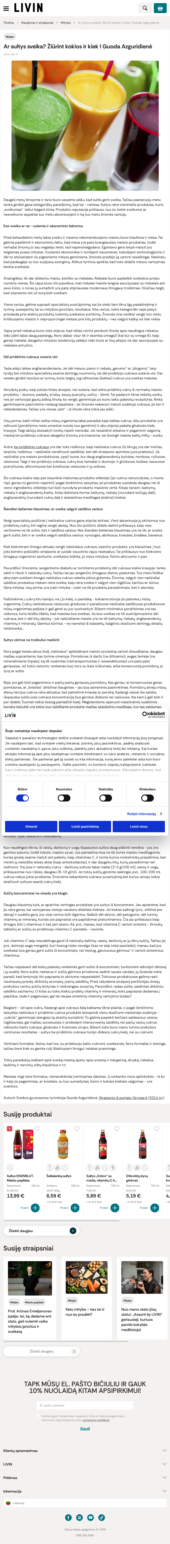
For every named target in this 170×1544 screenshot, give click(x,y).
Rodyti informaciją (141, 814)
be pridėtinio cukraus (31, 447)
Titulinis (8, 23)
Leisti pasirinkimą (85, 827)
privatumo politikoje (96, 1420)
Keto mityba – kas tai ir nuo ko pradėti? (85, 1312)
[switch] (64, 798)
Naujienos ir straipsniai (37, 23)
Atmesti (31, 827)
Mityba (66, 23)
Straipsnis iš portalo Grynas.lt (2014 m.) (131, 1097)
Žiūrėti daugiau (21, 1231)
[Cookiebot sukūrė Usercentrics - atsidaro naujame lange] (145, 714)
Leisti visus (139, 827)
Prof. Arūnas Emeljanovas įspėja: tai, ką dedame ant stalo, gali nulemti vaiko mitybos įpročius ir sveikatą (30, 1321)
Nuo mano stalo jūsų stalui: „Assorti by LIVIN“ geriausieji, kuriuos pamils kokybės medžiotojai (141, 1319)
